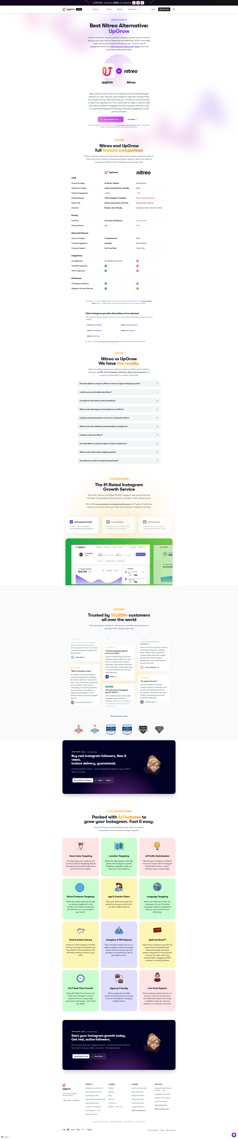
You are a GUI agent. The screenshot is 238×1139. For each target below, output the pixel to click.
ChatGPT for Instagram (93, 1107)
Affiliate (111, 1107)
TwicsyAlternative (138, 1099)
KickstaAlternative (138, 1095)
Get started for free (81, 1056)
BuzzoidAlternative (138, 1103)
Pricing (109, 9)
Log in (153, 9)
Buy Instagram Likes (92, 1095)
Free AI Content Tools (162, 1109)
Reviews (119, 9)
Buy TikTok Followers (116, 1121)
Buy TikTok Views (140, 1121)
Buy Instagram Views (92, 1103)
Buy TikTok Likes (128, 1121)
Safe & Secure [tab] (154, 522)
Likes (101, 780)
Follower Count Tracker (162, 1098)
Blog (110, 1095)
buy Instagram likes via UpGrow (126, 125)
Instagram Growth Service (94, 1088)
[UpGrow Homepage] (72, 1087)
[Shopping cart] (174, 9)
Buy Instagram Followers (83, 780)
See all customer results (119, 716)
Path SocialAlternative (139, 1088)
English (6, 1137)
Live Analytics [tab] (117, 522)
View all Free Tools (161, 1105)
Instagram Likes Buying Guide (95, 1099)
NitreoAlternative (137, 1092)
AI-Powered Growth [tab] (83, 522)
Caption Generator (161, 1101)
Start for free (164, 9)
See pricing (99, 1056)
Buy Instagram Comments (100, 1121)
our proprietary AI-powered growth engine (112, 504)
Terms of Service (153, 1130)
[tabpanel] (111, 564)
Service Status (171, 1130)
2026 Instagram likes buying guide (124, 46)
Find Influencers (91, 1110)
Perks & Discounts (91, 1114)
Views (109, 780)
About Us (111, 1099)
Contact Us (112, 1103)
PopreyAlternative (138, 1107)
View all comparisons (138, 1110)
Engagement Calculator (162, 1094)
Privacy (162, 1130)
